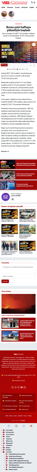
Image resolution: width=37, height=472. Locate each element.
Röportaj (9, 441)
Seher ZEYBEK (12, 69)
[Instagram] (18, 387)
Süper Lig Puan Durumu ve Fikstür (20, 463)
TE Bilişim (22, 420)
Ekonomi (25, 7)
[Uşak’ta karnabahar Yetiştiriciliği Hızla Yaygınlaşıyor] (27, 229)
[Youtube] (21, 387)
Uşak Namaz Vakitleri (10, 400)
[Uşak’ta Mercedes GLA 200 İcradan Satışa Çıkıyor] (27, 214)
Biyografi (9, 443)
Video (8, 436)
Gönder (5, 281)
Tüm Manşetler (25, 406)
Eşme (15, 415)
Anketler (9, 445)
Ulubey (30, 415)
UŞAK (3, 7)
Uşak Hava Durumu (27, 395)
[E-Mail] (12, 199)
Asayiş (17, 7)
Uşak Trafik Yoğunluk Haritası (26, 401)
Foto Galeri (10, 434)
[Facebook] (12, 387)
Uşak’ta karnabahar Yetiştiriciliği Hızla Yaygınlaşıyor (25, 236)
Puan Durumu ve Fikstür (11, 406)
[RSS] (24, 387)
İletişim (8, 450)
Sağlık (32, 7)
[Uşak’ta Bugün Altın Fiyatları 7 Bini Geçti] (9, 214)
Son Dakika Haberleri (10, 409)
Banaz (11, 415)
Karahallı (20, 415)
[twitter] (16, 426)
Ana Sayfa (9, 430)
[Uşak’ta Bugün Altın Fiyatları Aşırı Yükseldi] (27, 245)
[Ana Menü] (34, 2)
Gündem (10, 7)
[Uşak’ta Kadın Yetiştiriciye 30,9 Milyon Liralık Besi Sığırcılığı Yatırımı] (9, 245)
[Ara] (32, 2)
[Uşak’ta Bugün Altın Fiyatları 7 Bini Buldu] (9, 229)
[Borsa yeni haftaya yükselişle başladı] (18, 52)
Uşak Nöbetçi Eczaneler (7, 396)
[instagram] (23, 426)
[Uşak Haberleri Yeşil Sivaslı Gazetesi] (14, 2)
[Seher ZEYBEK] (5, 197)
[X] (15, 387)
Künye (8, 447)
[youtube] (31, 426)
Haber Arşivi (24, 409)
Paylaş (5, 65)
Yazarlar (9, 439)
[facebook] (8, 426)
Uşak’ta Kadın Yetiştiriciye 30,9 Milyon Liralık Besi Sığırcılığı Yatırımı (9, 253)
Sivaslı (25, 415)
